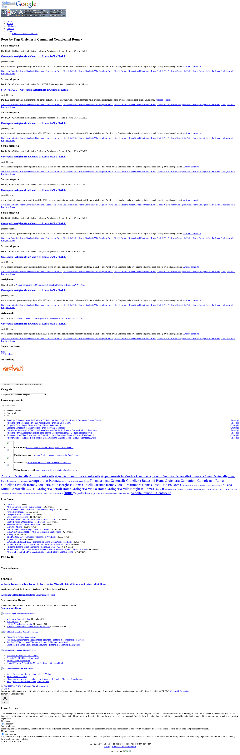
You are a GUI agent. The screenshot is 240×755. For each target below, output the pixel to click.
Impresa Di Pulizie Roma (190, 485)
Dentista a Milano (14, 527)
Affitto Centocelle (41, 476)
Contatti (10, 28)
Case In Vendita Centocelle (171, 476)
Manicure (219, 485)
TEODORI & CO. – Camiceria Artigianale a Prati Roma (31, 537)
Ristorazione (59, 493)
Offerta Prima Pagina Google (19, 624)
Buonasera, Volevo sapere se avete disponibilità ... (49, 462)
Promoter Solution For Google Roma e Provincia (28, 626)
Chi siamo (11, 26)
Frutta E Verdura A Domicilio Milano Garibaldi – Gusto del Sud (35, 663)
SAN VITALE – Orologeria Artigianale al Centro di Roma (34, 89)
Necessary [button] (5, 721)
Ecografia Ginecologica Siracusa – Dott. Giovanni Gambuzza (34, 425)
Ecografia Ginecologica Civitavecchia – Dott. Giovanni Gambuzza (36, 428)
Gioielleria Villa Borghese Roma (98, 71)
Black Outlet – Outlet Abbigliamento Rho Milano (28, 529)
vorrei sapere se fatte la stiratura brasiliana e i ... (56, 470)
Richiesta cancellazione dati (124, 746)
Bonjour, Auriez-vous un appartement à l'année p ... (55, 455)
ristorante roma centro (33, 493)
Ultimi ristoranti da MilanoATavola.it (22, 650)
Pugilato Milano (14, 539)
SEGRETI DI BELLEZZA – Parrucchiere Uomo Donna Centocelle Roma (39, 542)
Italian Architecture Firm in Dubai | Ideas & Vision (29, 674)
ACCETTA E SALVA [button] (11, 741)
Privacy (10, 31)
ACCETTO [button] (163, 691)
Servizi (10, 23)
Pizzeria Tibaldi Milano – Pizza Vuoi (23, 658)
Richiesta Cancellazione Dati (25, 33)
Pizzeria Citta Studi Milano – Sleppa (22, 655)
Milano (227, 485)
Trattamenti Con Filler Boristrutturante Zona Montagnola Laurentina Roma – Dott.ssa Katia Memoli (50, 435)
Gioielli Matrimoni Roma (145, 71)
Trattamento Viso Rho (110, 493)
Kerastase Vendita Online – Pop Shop (23, 524)
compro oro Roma (44, 480)
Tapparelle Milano (19, 584)
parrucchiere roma (190, 489)
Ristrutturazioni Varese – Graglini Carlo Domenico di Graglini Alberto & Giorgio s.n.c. (45, 679)
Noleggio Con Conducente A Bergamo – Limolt (28, 681)
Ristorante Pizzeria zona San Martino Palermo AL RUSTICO (34, 547)
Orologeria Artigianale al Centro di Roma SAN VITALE (33, 56)
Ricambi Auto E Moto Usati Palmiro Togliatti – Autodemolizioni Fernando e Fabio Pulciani (47, 549)
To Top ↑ (5, 689)
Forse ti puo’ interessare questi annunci (22, 613)
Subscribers (7, 354)
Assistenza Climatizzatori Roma (40, 595)
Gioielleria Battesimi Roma (13, 71)
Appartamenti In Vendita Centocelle (126, 476)
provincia (224, 488)
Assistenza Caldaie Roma (13, 595)
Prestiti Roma (12, 621)
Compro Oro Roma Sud (67, 481)
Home (9, 21)
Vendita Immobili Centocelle (151, 493)
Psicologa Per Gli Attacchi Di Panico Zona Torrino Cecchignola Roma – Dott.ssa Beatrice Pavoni (49, 433)
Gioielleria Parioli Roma (73, 71)
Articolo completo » (192, 66)
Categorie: (5, 394)
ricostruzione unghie (16, 493)
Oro (34, 488)
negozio (28, 489)
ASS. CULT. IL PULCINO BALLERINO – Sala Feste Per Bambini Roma (40, 552)
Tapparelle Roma (37, 584)
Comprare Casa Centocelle (209, 476)
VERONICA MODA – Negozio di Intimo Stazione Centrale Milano (37, 544)
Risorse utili (42, 686)
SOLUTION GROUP (13, 686)
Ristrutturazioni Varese (17, 676)
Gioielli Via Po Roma (166, 71)
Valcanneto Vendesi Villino (18, 619)
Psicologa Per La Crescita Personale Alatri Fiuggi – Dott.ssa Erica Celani (39, 423)
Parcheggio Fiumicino (176, 489)
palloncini (5, 584)
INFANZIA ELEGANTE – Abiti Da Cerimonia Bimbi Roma (34, 532)
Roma (68, 493)
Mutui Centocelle (13, 489)
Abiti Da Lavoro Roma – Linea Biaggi (24, 507)
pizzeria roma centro (212, 489)
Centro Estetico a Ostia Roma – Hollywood (26, 522)
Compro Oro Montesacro (20, 481)
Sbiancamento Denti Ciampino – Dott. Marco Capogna (31, 509)
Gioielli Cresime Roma (124, 71)
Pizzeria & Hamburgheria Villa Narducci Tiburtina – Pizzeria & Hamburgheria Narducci (45, 640)
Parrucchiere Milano (15, 512)
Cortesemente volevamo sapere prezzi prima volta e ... (49, 447)
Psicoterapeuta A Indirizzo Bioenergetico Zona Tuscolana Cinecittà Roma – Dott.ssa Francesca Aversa (51, 438)
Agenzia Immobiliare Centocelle (77, 476)
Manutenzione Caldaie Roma (92, 584)
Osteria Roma (161, 488)
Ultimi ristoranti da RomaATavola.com (22, 632)
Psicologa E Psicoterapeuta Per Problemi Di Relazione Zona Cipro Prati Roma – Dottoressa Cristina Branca (54, 420)
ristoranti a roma (47, 493)
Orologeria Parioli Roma (187, 71)
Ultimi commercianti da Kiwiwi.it (20, 668)
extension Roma (82, 481)
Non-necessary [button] (7, 731)
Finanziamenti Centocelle (108, 480)
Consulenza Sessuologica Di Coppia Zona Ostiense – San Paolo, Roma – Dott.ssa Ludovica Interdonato (52, 430)
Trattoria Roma (124, 493)
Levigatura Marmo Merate (18, 514)
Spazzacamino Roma (11, 608)
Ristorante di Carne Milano (18, 660)
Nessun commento (50, 285)
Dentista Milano (53, 584)
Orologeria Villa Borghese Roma (130, 489)
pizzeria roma (200, 489)
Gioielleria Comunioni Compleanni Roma (43, 71)
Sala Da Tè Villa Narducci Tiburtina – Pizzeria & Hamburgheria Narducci (39, 642)
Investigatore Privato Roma (207, 485)
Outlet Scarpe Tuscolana (17, 517)
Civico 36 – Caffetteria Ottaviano (21, 637)
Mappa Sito (30, 686)
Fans (3, 351)
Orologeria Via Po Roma (209, 71)
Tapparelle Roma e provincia (87, 493)
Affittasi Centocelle (14, 476)
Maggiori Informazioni (179, 691)
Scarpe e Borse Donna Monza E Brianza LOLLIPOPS (31, 519)
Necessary (8, 724)
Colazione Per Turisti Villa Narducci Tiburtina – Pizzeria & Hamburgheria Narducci (43, 645)
